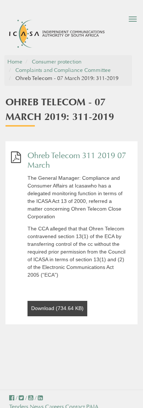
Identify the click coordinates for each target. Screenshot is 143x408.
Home (14, 61)
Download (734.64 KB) (57, 308)
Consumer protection (56, 61)
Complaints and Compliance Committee (63, 70)
